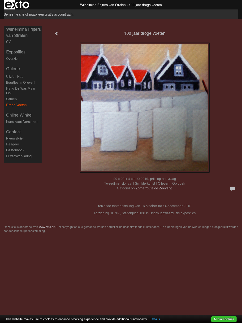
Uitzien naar (15, 76)
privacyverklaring (19, 155)
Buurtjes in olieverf (20, 82)
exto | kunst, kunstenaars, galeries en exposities (17, 4)
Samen (11, 98)
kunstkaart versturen (22, 121)
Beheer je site (14, 14)
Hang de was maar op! (20, 90)
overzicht (13, 58)
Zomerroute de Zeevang (154, 188)
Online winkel (19, 115)
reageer (12, 144)
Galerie (13, 68)
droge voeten (16, 104)
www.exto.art (47, 227)
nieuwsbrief (15, 138)
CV (8, 41)
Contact (13, 132)
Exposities (16, 52)
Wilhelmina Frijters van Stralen (103, 4)
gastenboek (15, 150)
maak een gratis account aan (51, 14)
